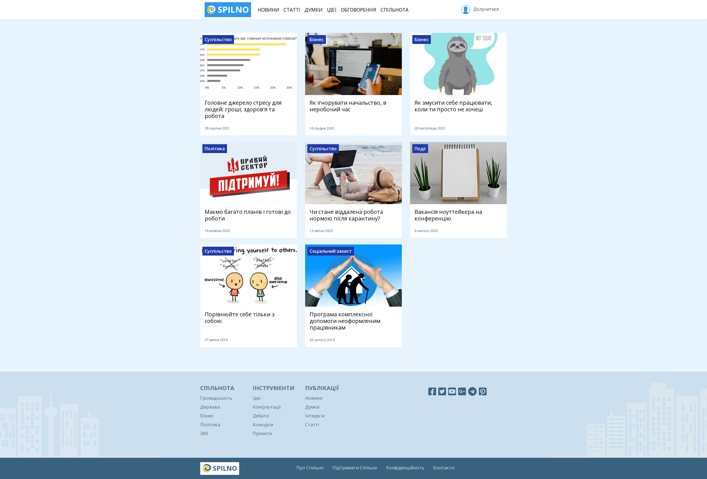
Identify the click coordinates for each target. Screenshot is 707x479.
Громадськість (216, 398)
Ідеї (331, 9)
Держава (210, 407)
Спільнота (394, 9)
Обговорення (358, 9)
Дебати (261, 416)
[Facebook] (432, 391)
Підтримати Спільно (355, 468)
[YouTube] (452, 391)
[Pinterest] (483, 391)
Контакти (443, 468)
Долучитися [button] (485, 9)
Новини (268, 9)
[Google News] (462, 391)
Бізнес (206, 416)
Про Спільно (310, 468)
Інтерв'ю (315, 416)
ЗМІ (204, 433)
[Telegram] (472, 391)
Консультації (267, 407)
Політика (210, 425)
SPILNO (232, 9)
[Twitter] (442, 391)
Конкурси (263, 425)
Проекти (262, 433)
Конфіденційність (405, 468)
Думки (314, 9)
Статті (292, 9)
